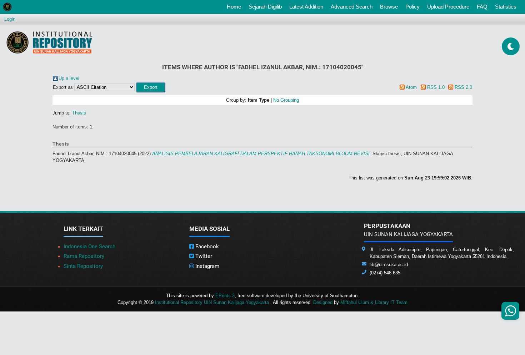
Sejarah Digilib (265, 7)
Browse (389, 7)
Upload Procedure (448, 7)
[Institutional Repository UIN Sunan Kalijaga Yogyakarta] (49, 42)
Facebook (206, 246)
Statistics (505, 7)
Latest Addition (306, 7)
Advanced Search (351, 7)
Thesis (79, 113)
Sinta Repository (83, 266)
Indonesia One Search (89, 246)
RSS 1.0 (436, 87)
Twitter (203, 256)
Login (9, 19)
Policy (412, 7)
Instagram (206, 266)
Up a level (69, 78)
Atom (411, 87)
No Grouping (286, 100)
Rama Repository (84, 256)
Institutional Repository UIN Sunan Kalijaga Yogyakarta (212, 302)
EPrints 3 (225, 295)
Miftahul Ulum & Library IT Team (374, 302)
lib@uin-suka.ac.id (389, 264)
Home (235, 6)
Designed (322, 302)
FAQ (482, 7)
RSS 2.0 (463, 87)
